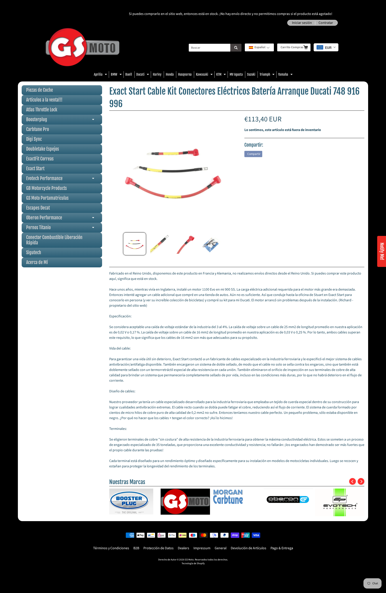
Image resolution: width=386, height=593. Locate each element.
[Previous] (352, 481)
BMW (117, 75)
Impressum (201, 548)
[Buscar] (235, 48)
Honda (170, 74)
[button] (259, 47)
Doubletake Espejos (42, 149)
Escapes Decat (38, 208)
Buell (128, 74)
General (221, 548)
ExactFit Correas (40, 159)
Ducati (143, 75)
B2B (136, 548)
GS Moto (189, 559)
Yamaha (286, 75)
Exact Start (35, 168)
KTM (221, 75)
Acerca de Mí (37, 262)
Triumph (268, 75)
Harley (157, 74)
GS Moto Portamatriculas (47, 198)
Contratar (326, 23)
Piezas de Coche (39, 90)
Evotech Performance (64, 179)
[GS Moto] (82, 48)
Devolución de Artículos (248, 548)
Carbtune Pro (37, 129)
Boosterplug (64, 121)
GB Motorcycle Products (46, 188)
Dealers (183, 548)
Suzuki (251, 74)
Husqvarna (185, 74)
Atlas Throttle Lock (41, 109)
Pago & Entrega (282, 548)
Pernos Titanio (64, 229)
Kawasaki (205, 75)
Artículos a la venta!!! (44, 100)
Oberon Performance (64, 219)
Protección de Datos (158, 548)
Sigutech (33, 252)
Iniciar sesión (302, 23)
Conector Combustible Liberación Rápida (54, 240)
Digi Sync (34, 139)
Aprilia (101, 75)
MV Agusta (236, 74)
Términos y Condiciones (111, 548)
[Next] (361, 481)
